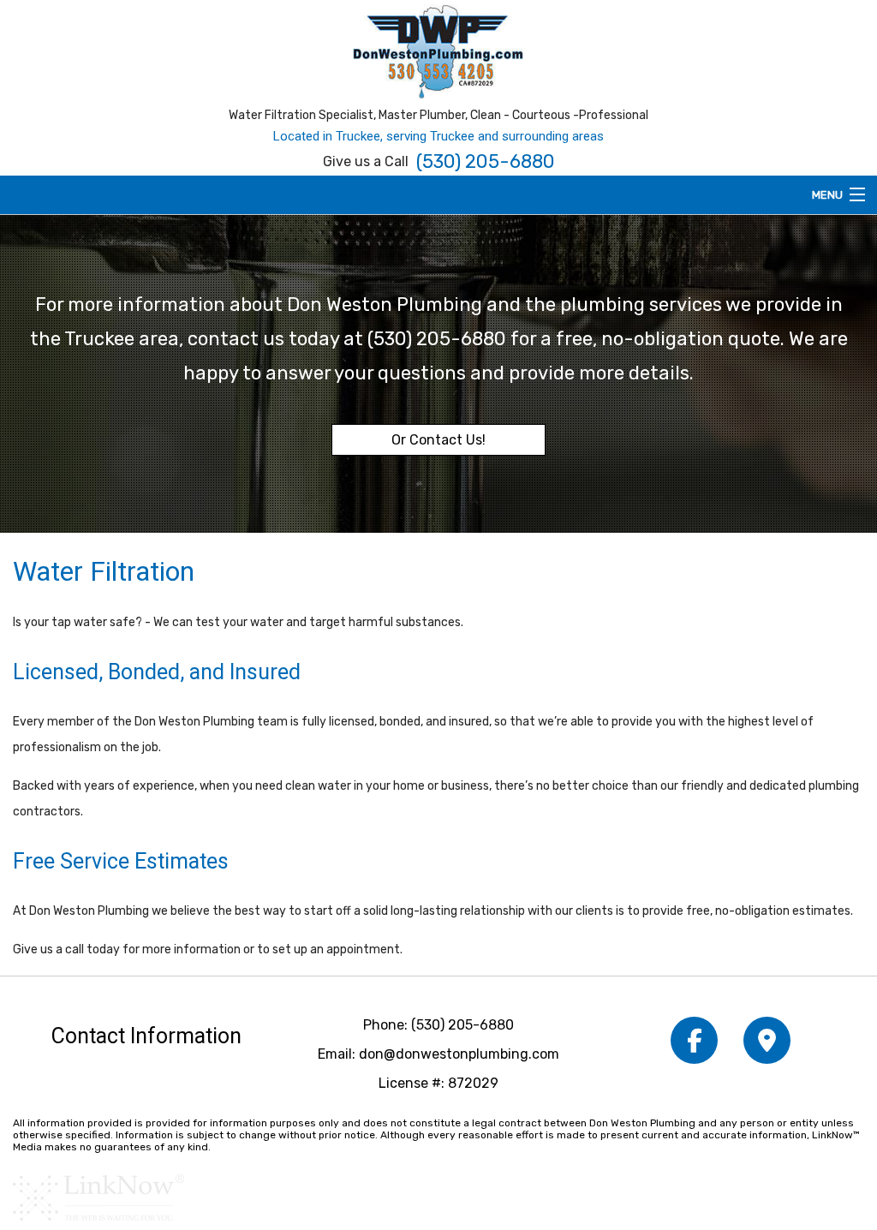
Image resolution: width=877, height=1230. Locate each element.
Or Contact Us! (438, 440)
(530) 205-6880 (485, 161)
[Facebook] (694, 1044)
